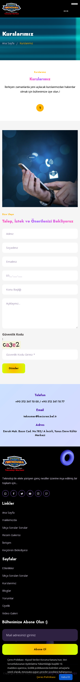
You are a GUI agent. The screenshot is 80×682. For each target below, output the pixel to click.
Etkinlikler (8, 568)
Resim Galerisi (11, 535)
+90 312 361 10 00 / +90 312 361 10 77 (40, 401)
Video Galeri (10, 613)
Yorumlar (8, 598)
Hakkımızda (9, 520)
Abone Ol (40, 649)
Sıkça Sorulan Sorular (15, 575)
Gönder (14, 368)
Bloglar (6, 590)
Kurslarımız (9, 583)
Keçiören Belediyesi (15, 550)
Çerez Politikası (46, 677)
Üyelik (6, 605)
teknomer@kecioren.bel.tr (40, 416)
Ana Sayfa (8, 43)
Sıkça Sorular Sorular (15, 527)
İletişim (6, 542)
